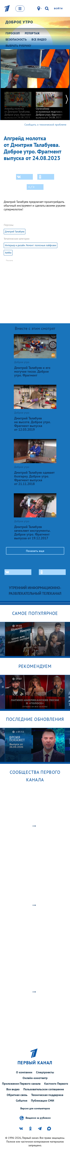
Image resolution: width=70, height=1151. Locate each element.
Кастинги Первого (56, 1083)
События (21, 1100)
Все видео (13, 1089)
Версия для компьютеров (35, 1108)
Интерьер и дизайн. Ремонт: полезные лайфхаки (30, 245)
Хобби (8, 252)
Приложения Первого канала (21, 1083)
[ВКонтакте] (24, 177)
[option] (17, 103)
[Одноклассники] (45, 177)
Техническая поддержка (47, 1095)
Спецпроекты (45, 1072)
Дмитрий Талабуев (14, 231)
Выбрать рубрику (18, 46)
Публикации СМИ (42, 1100)
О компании (24, 1072)
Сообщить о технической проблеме (45, 124)
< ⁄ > (31, 187)
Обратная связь (17, 1095)
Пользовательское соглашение (43, 1089)
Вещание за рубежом (38, 1117)
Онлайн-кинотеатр (35, 1078)
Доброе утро (19, 22)
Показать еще (35, 551)
